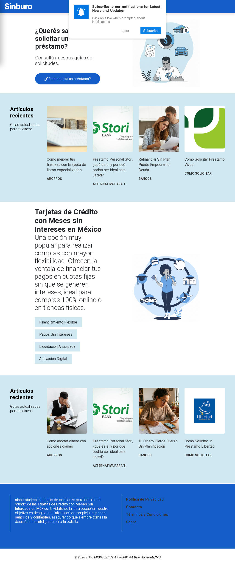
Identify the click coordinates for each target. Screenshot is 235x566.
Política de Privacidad (145, 499)
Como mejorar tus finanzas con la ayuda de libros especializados (66, 164)
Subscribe (150, 30)
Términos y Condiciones (147, 514)
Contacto (134, 507)
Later (125, 30)
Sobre (131, 522)
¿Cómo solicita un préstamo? (67, 79)
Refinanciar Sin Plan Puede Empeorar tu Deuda (154, 164)
